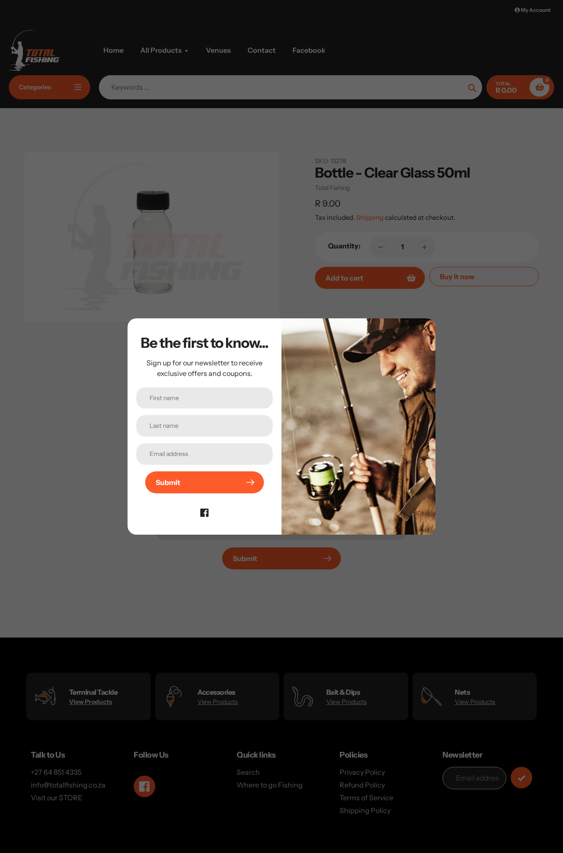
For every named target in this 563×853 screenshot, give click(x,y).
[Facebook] (204, 511)
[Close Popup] (424, 328)
